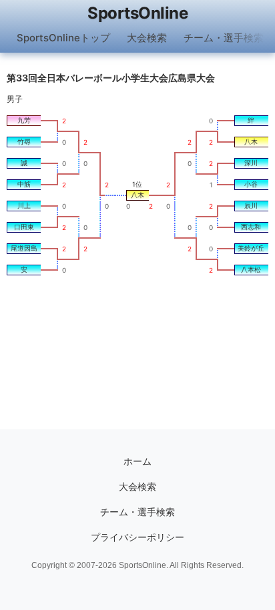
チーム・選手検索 (224, 37)
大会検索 (147, 37)
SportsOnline (137, 13)
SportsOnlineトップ (63, 37)
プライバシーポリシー (137, 537)
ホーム (137, 461)
